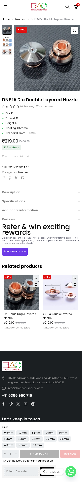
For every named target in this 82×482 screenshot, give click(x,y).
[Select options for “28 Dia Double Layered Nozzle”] (75, 284)
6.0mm (37, 445)
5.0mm (23, 445)
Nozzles (20, 19)
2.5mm (36, 439)
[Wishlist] (12, 156)
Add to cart (41, 453)
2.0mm (22, 439)
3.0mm (50, 439)
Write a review (44, 106)
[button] (74, 30)
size (4, 427)
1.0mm (23, 432)
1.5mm (63, 432)
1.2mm (36, 432)
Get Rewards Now (16, 251)
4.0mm (8, 445)
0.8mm (8, 432)
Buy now (70, 453)
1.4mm (49, 432)
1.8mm (8, 439)
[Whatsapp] (70, 471)
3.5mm (64, 439)
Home (6, 19)
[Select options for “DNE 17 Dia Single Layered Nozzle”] (36, 284)
